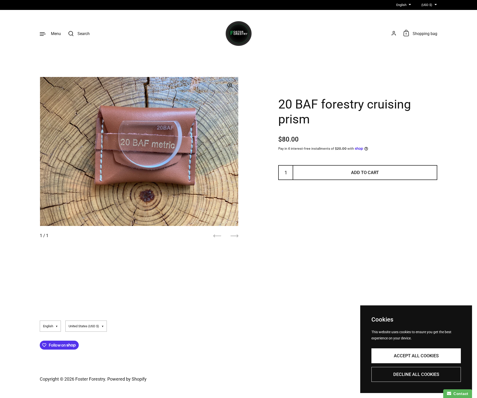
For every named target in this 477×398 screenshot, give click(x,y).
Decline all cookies (416, 374)
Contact (459, 394)
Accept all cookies (416, 355)
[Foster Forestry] (239, 33)
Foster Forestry (90, 379)
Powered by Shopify (127, 379)
